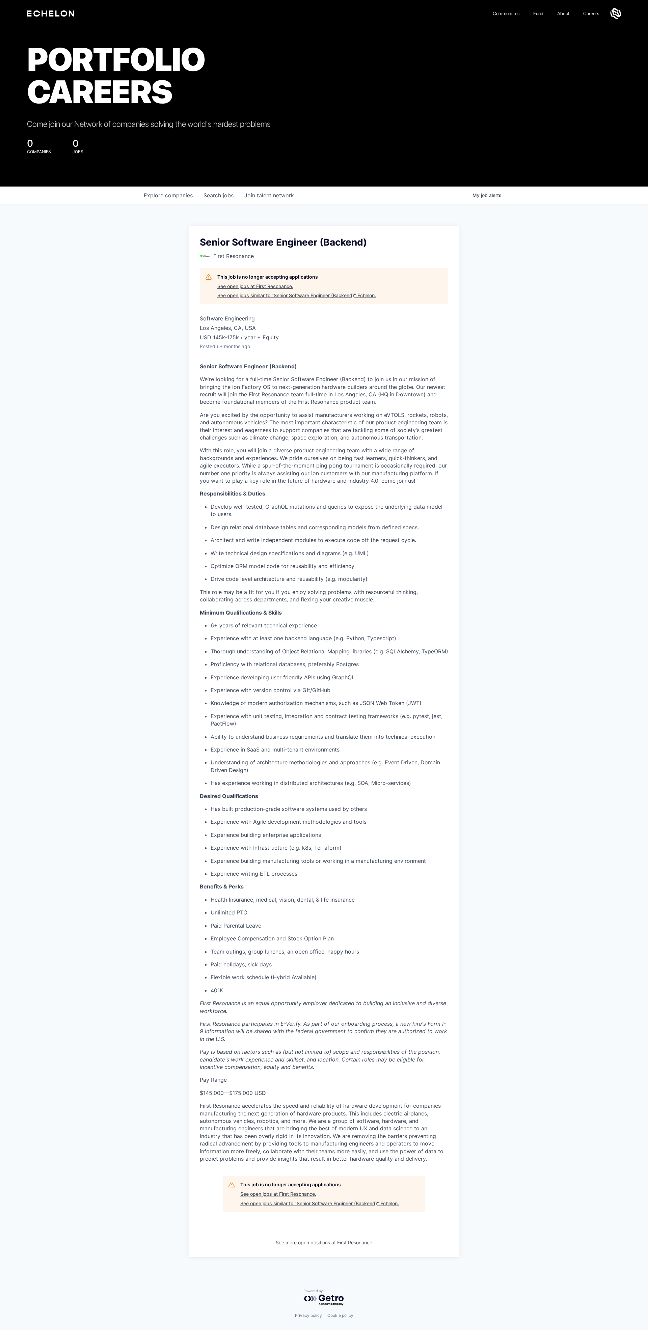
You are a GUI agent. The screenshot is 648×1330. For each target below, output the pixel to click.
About (563, 13)
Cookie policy (340, 1315)
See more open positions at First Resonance (324, 1242)
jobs (219, 195)
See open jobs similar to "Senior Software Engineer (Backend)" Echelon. (296, 295)
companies (168, 195)
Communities (506, 13)
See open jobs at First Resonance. (255, 286)
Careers (591, 13)
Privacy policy (308, 1315)
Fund (538, 13)
